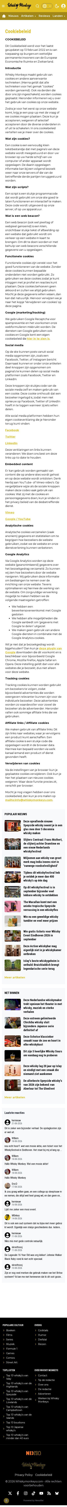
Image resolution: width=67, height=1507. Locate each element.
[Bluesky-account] (57, 1493)
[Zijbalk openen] (3, 6)
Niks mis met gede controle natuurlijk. (24, 1241)
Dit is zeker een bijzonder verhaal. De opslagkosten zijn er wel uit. (33, 1130)
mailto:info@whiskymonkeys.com (29, 800)
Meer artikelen (15, 977)
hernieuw (16, 1120)
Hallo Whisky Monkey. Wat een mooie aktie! (26, 1163)
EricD (14, 1183)
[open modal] (63, 6)
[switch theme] (57, 6)
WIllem (15, 1138)
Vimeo (9, 512)
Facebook (12, 430)
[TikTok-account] (33, 1493)
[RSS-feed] (49, 1493)
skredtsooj (17, 1247)
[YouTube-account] (41, 1493)
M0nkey (16, 1215)
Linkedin (11, 443)
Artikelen (27, 15)
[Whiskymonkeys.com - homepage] (19, 6)
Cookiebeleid (43, 1474)
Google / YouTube (18, 519)
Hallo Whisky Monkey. (15, 1177)
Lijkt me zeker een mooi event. (20, 1209)
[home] (4, 16)
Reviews (44, 15)
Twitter (10, 436)
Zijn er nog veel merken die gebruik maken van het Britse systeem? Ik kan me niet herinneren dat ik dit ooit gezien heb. (33, 1275)
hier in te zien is (38, 338)
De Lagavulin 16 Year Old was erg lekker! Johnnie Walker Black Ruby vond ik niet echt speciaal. (33, 1256)
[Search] (37, 6)
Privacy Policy (24, 1474)
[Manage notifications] (6, 1500)
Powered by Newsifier (33, 1500)
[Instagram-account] (26, 1493)
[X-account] (10, 1493)
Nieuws (13, 15)
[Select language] (47, 6)
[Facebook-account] (18, 1493)
